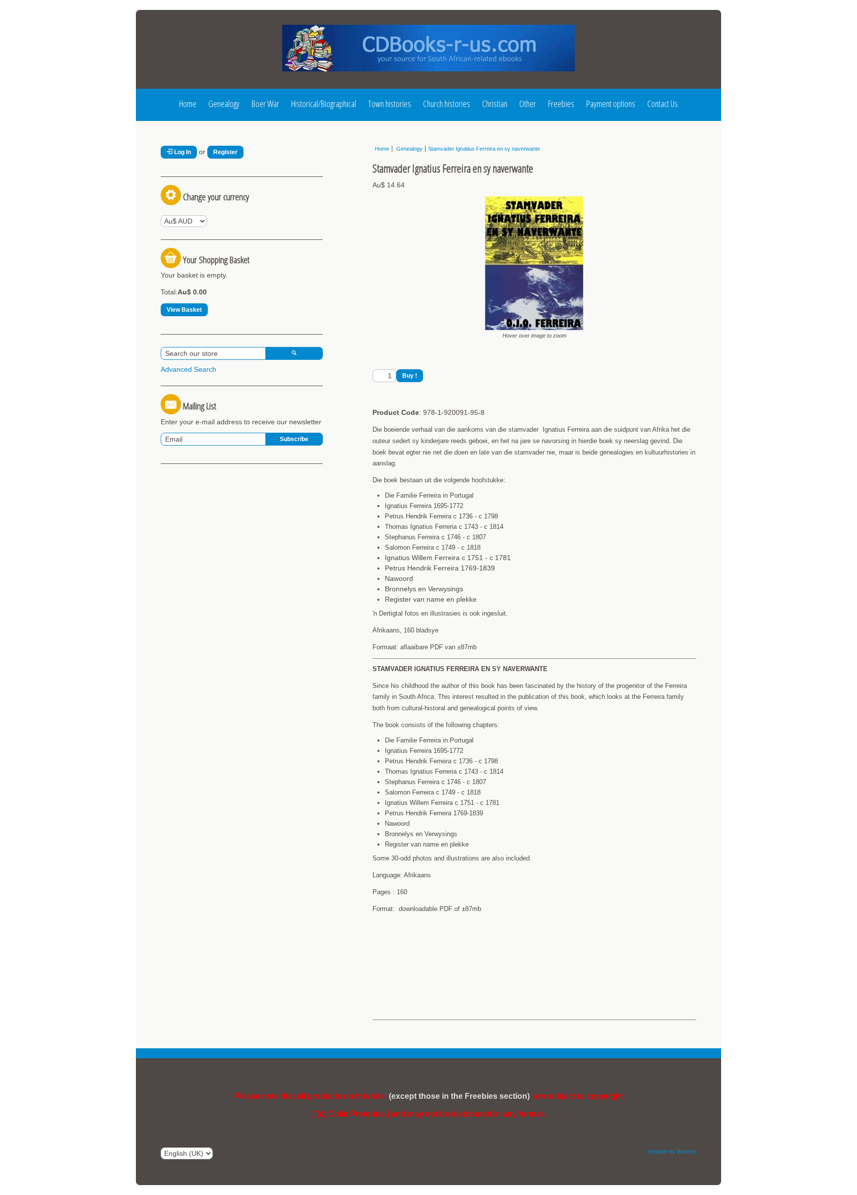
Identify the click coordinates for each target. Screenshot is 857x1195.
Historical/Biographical (323, 104)
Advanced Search (188, 369)
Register (225, 152)
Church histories (446, 104)
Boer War (265, 104)
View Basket (184, 309)
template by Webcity (672, 1151)
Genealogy (224, 104)
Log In (182, 152)
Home (187, 104)
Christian (494, 104)
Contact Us (662, 104)
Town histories (389, 104)
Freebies (561, 104)
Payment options (610, 104)
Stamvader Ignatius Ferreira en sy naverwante (484, 149)
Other (527, 104)
